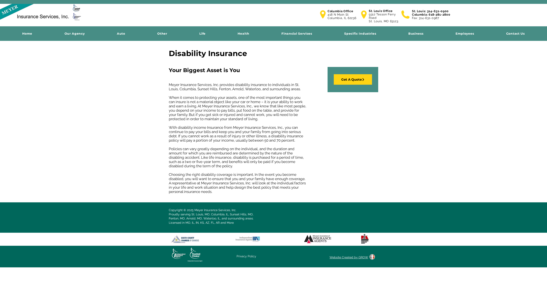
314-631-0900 (438, 11)
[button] (27, 34)
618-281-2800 (439, 14)
